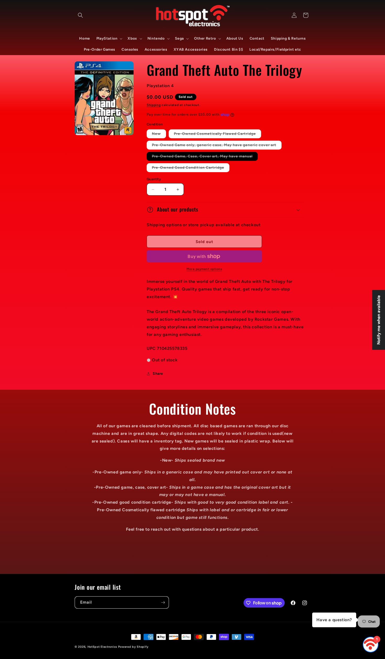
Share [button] (158, 373)
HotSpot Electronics (102, 647)
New (159, 134)
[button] (80, 15)
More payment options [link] (204, 269)
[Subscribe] (163, 602)
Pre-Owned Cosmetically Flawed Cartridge (217, 134)
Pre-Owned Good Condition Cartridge (190, 168)
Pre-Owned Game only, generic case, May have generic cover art (217, 146)
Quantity (154, 179)
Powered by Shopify (133, 647)
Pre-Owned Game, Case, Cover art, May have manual (205, 157)
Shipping (154, 105)
